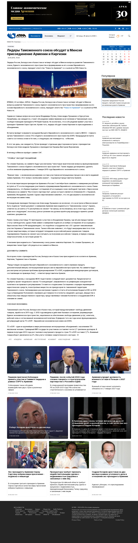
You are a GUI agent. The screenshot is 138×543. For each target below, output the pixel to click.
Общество (46, 509)
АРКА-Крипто (20, 511)
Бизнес (37, 509)
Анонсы (37, 514)
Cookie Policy (120, 520)
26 (112, 62)
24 (103, 62)
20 (116, 59)
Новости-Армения (72, 108)
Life (24, 513)
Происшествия (52, 513)
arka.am (119, 513)
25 (108, 62)
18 (108, 59)
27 (116, 62)
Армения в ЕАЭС (33, 511)
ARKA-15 (46, 514)
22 (125, 59)
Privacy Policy (76, 520)
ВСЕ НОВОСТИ (19, 507)
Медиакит (61, 36)
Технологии (32, 513)
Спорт (41, 513)
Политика (11, 46)
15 (124, 57)
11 (107, 57)
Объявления (56, 514)
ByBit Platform (58, 509)
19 (112, 59)
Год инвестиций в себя (49, 511)
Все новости (35, 36)
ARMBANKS (26, 28)
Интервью (28, 514)
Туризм (17, 513)
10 (103, 57)
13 (116, 57)
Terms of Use (98, 520)
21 (120, 59)
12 (112, 57)
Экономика (49, 36)
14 (120, 57)
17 (103, 59)
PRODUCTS (37, 28)
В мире (62, 513)
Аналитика (18, 514)
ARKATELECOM (14, 28)
